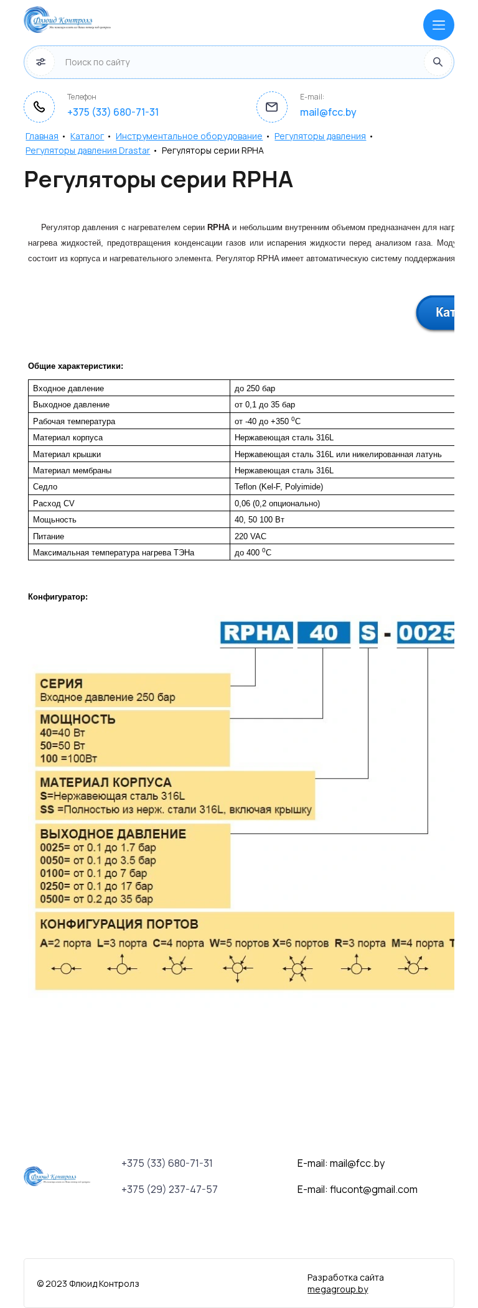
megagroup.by (337, 1289)
